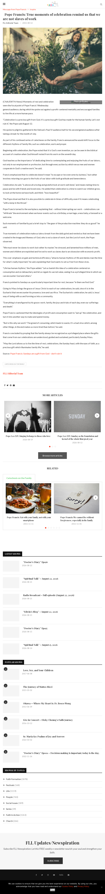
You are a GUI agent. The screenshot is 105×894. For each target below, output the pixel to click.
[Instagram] (48, 875)
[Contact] (68, 875)
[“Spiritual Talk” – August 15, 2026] (11, 648)
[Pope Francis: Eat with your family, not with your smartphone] (28, 498)
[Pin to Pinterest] (10, 385)
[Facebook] (36, 875)
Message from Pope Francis (14, 9)
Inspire (33, 9)
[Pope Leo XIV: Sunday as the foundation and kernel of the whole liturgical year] (77, 416)
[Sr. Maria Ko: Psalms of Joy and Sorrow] (11, 740)
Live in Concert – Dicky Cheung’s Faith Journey (47, 720)
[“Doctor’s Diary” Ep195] (11, 632)
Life (8, 791)
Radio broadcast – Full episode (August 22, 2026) (48, 595)
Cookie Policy (67, 886)
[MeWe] (61, 875)
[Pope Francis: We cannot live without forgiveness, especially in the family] (76, 498)
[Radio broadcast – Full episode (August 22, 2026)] (11, 599)
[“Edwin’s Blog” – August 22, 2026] (11, 615)
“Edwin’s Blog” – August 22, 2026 (40, 611)
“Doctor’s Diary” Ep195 (34, 628)
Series (9, 809)
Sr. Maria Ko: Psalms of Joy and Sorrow (43, 736)
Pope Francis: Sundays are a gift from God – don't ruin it (36, 353)
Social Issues (12, 803)
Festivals (10, 785)
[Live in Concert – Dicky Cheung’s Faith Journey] (11, 724)
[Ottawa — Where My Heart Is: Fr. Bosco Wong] (11, 707)
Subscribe (53, 860)
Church (9, 821)
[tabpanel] (52, 506)
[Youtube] (54, 875)
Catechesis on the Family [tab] (19, 478)
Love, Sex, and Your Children (37, 670)
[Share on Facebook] (4, 385)
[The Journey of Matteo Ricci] (11, 690)
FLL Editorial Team (10, 23)
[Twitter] (42, 875)
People (9, 797)
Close (52, 890)
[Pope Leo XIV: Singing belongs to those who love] (27, 416)
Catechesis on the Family (14, 364)
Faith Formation (13, 779)
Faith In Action (13, 815)
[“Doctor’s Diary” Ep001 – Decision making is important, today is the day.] (11, 757)
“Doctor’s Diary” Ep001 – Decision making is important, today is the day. (60, 753)
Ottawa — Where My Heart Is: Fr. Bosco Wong (46, 703)
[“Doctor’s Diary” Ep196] (11, 566)
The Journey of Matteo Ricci (37, 686)
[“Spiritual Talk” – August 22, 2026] (11, 582)
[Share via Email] (14, 385)
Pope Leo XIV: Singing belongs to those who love (27, 436)
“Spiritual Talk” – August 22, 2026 (40, 578)
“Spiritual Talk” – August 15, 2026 (40, 644)
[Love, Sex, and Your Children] (11, 674)
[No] (101, 887)
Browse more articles (52, 455)
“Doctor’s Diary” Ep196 (35, 562)
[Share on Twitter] (7, 385)
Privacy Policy (83, 886)
